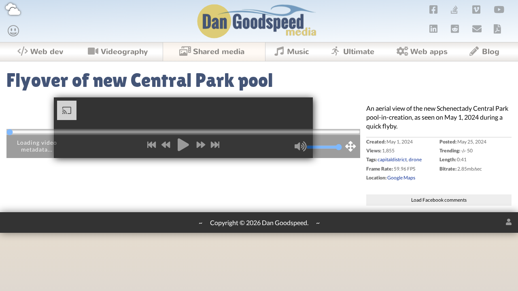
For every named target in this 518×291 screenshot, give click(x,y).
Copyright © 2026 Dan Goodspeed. (259, 222)
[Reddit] (455, 28)
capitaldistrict (392, 159)
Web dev (46, 51)
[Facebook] (433, 9)
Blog (490, 51)
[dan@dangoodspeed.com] (477, 28)
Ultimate (358, 51)
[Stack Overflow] (454, 9)
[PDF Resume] (497, 28)
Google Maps (401, 178)
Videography (124, 51)
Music (298, 51)
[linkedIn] (433, 28)
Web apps (429, 51)
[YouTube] (499, 9)
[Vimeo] (476, 9)
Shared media (218, 51)
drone (415, 159)
